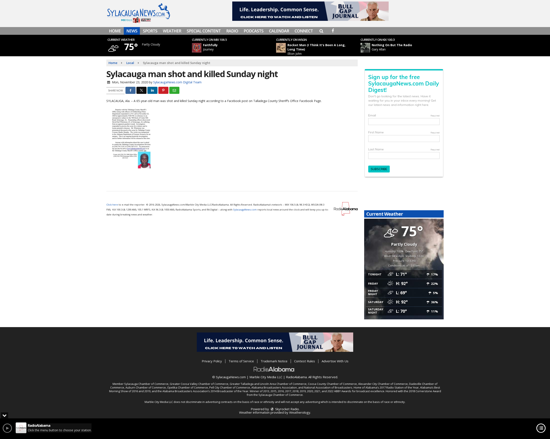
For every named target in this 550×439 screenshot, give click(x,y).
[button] (321, 31)
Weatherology (299, 412)
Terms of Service (241, 361)
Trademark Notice (274, 361)
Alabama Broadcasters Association (274, 387)
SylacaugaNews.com (245, 209)
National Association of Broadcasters (328, 387)
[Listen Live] (235, 48)
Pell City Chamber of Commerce (229, 387)
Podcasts (253, 31)
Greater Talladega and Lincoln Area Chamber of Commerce (268, 384)
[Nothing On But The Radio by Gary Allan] (365, 48)
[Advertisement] (310, 11)
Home (115, 31)
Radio (232, 31)
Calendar (279, 31)
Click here (112, 204)
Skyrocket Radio (286, 409)
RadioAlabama (296, 377)
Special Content (204, 31)
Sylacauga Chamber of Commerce (146, 384)
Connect (304, 31)
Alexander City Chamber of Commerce (383, 384)
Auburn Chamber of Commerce (145, 387)
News (131, 31)
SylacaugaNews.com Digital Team (177, 82)
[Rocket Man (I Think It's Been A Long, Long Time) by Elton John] (281, 48)
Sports (150, 31)
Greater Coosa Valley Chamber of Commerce (199, 384)
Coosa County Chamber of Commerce (332, 384)
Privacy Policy (212, 361)
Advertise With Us (335, 361)
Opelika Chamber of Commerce (187, 387)
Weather (172, 31)
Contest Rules (304, 361)
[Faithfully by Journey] (197, 48)
